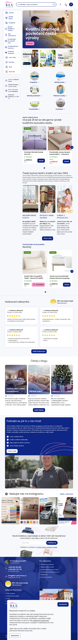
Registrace (44, 574)
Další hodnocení (39, 351)
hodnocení (62, 303)
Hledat (53, 4)
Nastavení (15, 636)
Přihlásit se (52, 543)
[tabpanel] (34, 145)
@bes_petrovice (66, 494)
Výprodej (12, 72)
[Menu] (71, 4)
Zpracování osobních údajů (49, 569)
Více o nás (48, 238)
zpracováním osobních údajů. (47, 547)
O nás (8, 598)
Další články (39, 410)
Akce (10, 67)
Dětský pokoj (11, 18)
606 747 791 (17, 569)
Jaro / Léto (12, 57)
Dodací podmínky (46, 577)
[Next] (71, 147)
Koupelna (12, 23)
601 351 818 (17, 567)
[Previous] (23, 147)
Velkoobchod (10, 593)
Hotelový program (11, 52)
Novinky (11, 62)
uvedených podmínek (41, 620)
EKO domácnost (12, 35)
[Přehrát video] (39, 471)
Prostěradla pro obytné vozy (12, 41)
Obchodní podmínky (47, 564)
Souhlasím (63, 604)
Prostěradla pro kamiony (13, 47)
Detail (41, 161)
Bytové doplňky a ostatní (11, 28)
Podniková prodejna (12, 596)
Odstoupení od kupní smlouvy (50, 572)
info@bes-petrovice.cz (17, 576)
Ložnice (11, 13)
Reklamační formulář (47, 567)
